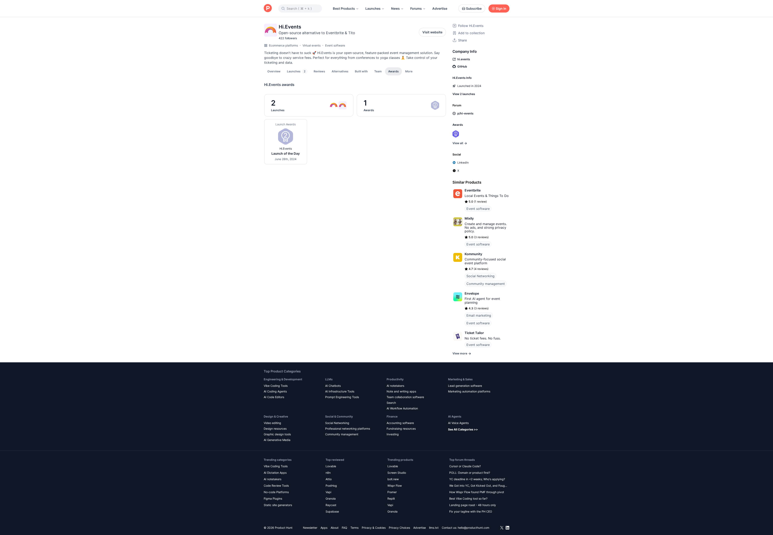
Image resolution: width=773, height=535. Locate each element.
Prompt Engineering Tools (342, 397)
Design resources (275, 428)
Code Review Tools (276, 485)
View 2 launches (463, 94)
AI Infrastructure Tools (339, 391)
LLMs (329, 379)
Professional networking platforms (347, 428)
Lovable (331, 466)
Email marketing (478, 315)
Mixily (469, 218)
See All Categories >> (463, 429)
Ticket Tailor (474, 333)
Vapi (328, 492)
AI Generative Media (277, 440)
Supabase (332, 511)
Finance (392, 416)
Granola (331, 498)
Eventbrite (473, 190)
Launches (373, 8)
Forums (416, 8)
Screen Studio (396, 472)
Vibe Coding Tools (276, 385)
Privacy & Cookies (374, 527)
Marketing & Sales (460, 379)
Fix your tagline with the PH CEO (470, 511)
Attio (329, 479)
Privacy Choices (399, 527)
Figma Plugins (273, 498)
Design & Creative (276, 416)
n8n (328, 472)
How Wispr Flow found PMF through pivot (476, 492)
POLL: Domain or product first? (469, 472)
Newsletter (310, 527)
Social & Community (339, 416)
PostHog (331, 485)
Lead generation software (465, 385)
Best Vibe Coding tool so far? (468, 498)
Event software (335, 45)
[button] (409, 71)
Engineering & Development (283, 379)
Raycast (331, 505)
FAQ (344, 527)
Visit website (432, 32)
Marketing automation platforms (469, 391)
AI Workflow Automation (402, 408)
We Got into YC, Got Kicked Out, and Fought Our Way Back (478, 486)
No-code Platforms (276, 492)
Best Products (344, 8)
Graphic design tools (277, 434)
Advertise (439, 8)
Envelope (472, 293)
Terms (354, 527)
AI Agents (454, 416)
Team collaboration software (405, 397)
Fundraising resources (401, 428)
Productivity (395, 379)
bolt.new (393, 479)
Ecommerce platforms (283, 45)
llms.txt (434, 527)
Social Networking (480, 276)
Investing (393, 434)
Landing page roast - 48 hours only (472, 505)
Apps (324, 527)
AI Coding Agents (275, 391)
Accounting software (400, 423)
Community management (485, 284)
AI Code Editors (274, 397)
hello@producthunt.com (473, 527)
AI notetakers (395, 385)
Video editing (272, 423)
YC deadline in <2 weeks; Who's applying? (477, 479)
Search (391, 402)
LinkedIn (463, 162)
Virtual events (312, 45)
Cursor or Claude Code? (465, 466)
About (335, 527)
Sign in (501, 8)
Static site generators (278, 505)
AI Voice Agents (458, 423)
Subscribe (474, 8)
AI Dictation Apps (275, 472)
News (395, 8)
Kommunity (473, 254)
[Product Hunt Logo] (268, 8)
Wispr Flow (394, 485)
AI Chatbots (333, 385)
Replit (391, 498)
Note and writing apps (401, 391)
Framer (392, 492)
